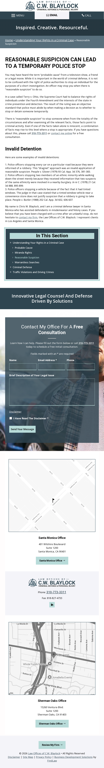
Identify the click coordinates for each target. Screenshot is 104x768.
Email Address (47, 360)
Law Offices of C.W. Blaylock (44, 753)
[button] (17, 15)
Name (13, 360)
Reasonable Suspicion (27, 257)
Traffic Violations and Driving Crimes (33, 272)
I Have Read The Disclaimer (30, 418)
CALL (88, 15)
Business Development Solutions (73, 757)
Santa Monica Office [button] (50, 560)
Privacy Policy (44, 757)
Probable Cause (23, 247)
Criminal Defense (22, 267)
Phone (70, 360)
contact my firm (28, 217)
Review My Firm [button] (50, 744)
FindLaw (52, 760)
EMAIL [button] (54, 15)
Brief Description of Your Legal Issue (31, 375)
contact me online (61, 133)
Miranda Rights (23, 252)
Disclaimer (15, 411)
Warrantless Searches (27, 262)
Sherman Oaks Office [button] (51, 723)
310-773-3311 (39, 133)
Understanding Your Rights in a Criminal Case (38, 242)
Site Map (28, 757)
